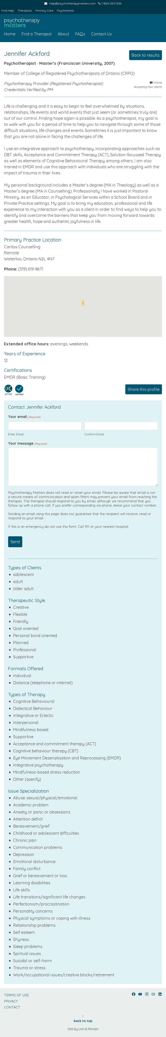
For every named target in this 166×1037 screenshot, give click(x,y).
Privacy (11, 1001)
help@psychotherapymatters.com (72, 3)
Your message (27, 443)
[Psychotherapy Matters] (22, 23)
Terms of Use (16, 995)
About (63, 33)
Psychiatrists (65, 10)
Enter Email (15, 434)
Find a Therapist (36, 33)
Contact (12, 1007)
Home (9, 33)
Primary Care (44, 10)
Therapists (25, 10)
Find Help (7, 10)
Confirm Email (94, 434)
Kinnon (93, 1029)
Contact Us (101, 33)
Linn (81, 1029)
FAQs (80, 33)
